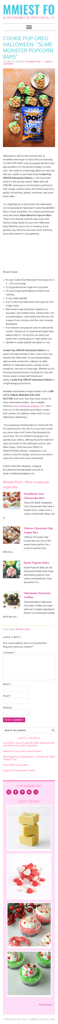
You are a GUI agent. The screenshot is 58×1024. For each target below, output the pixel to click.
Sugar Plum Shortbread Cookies (19, 770)
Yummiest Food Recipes (29, 10)
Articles (19, 629)
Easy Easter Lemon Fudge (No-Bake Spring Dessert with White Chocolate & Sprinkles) (29, 744)
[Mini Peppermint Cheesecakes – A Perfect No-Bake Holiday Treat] (29, 945)
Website (7, 707)
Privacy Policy (46, 1004)
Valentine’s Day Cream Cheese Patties (22, 751)
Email (7, 695)
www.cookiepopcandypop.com (28, 406)
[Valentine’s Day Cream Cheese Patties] (29, 897)
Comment (9, 652)
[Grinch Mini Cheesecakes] (29, 994)
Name (7, 684)
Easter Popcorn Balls (36, 562)
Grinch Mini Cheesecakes (15, 764)
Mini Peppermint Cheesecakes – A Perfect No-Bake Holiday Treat (29, 758)
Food (26, 629)
